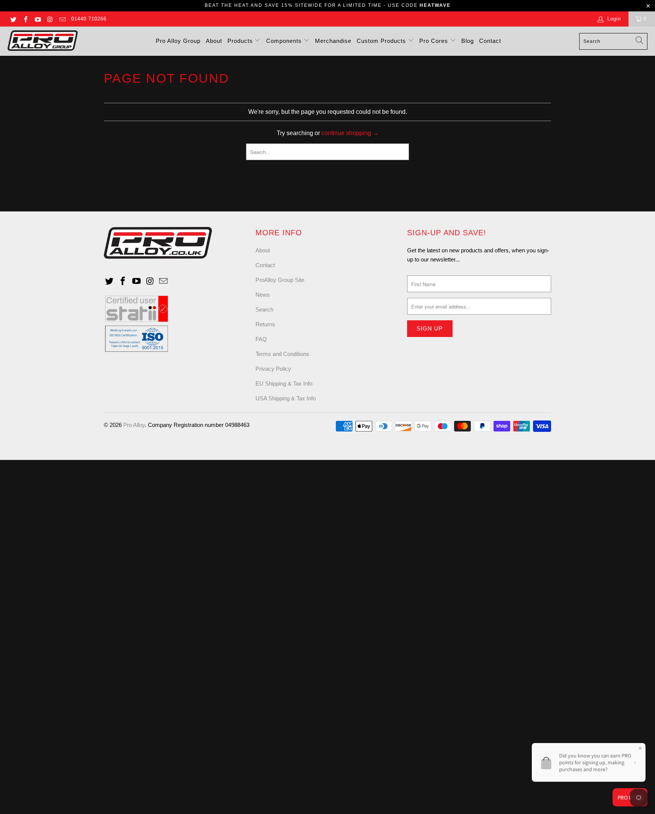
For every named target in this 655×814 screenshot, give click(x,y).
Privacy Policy (273, 368)
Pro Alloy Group (178, 41)
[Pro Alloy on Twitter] (12, 19)
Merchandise (333, 41)
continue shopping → (350, 133)
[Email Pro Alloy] (62, 19)
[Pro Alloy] (43, 41)
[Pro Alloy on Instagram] (49, 19)
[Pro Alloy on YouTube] (37, 19)
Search (264, 309)
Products (241, 41)
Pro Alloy (134, 425)
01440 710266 (89, 19)
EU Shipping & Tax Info (283, 383)
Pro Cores (434, 41)
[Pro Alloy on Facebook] (25, 19)
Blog (467, 41)
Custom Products (382, 41)
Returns (265, 324)
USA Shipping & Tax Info (285, 398)
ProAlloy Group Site (279, 280)
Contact (490, 41)
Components (285, 41)
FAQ (261, 339)
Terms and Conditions (282, 354)
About (214, 41)
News (262, 294)
